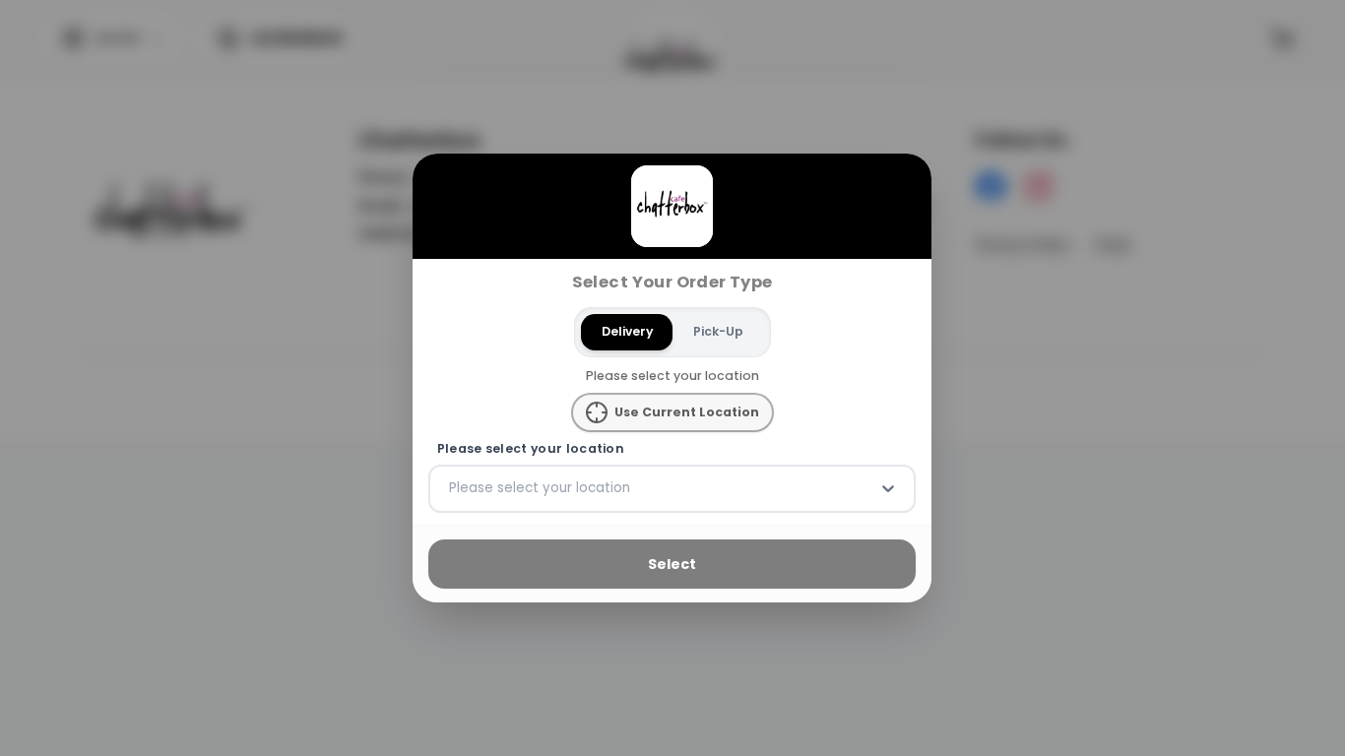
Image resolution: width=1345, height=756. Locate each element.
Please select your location (530, 449)
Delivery (627, 331)
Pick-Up (718, 331)
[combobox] (451, 488)
